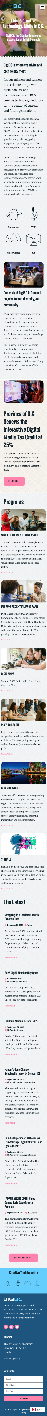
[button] (42, 7)
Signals (6, 859)
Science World (10, 788)
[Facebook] (17, 1327)
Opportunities (29, 1082)
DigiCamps (7, 674)
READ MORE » (7, 572)
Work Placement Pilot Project (21, 535)
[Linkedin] (11, 1327)
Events (20, 1030)
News (29, 925)
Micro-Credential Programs (19, 606)
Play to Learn (10, 725)
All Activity (12, 982)
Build (19, 982)
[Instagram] (6, 1327)
